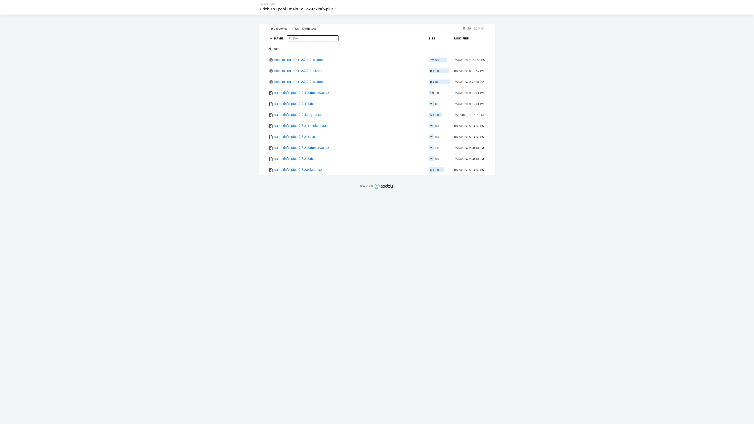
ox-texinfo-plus (320, 9)
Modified (461, 38)
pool (282, 9)
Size (432, 38)
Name (279, 38)
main (293, 9)
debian (269, 9)
